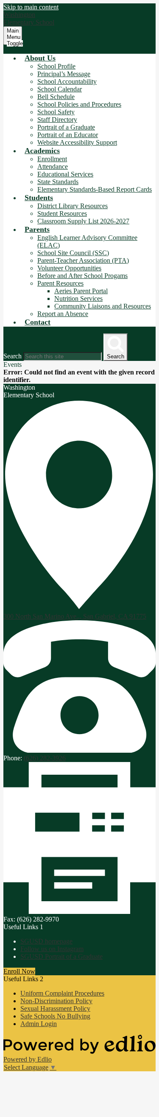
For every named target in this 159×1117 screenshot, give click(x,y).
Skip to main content (31, 7)
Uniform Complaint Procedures (62, 993)
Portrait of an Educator (67, 134)
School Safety (56, 112)
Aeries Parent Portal (81, 290)
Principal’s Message (63, 73)
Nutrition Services (78, 298)
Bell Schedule (56, 96)
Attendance (52, 166)
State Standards (57, 181)
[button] (40, 58)
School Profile (56, 66)
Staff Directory (57, 119)
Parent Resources (60, 283)
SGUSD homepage (46, 941)
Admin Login (38, 1023)
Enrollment (52, 158)
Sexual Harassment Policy (55, 1008)
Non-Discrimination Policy (56, 1000)
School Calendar (59, 89)
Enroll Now (19, 971)
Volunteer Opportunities (69, 268)
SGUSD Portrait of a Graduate (61, 956)
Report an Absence (62, 313)
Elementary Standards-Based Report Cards (94, 189)
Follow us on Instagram (52, 948)
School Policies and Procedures (79, 104)
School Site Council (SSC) (73, 252)
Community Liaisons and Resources (102, 306)
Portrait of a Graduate (66, 127)
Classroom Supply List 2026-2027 (83, 221)
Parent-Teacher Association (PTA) (83, 260)
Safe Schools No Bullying (55, 1016)
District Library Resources (72, 205)
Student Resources (62, 213)
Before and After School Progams (82, 275)
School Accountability (67, 81)
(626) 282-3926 (45, 758)
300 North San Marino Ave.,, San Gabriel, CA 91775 (74, 616)
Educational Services (65, 174)
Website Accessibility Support (77, 142)
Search (12, 356)
